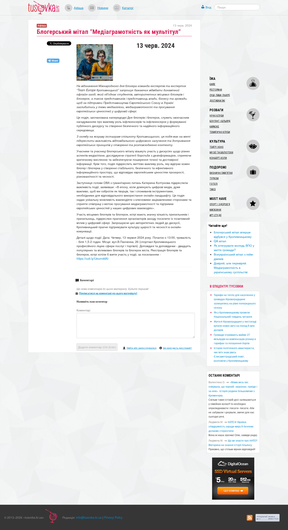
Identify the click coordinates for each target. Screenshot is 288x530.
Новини (102, 7)
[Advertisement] (238, 46)
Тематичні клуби (220, 132)
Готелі (214, 183)
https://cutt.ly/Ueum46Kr (93, 258)
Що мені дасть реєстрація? (177, 347)
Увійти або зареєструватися (141, 347)
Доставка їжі (217, 100)
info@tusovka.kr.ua (89, 517)
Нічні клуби (217, 115)
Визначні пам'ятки (221, 172)
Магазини (215, 209)
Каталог (127, 7)
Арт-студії (215, 215)
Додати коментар (97, 347)
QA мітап (220, 241)
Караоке (214, 126)
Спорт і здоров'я (220, 204)
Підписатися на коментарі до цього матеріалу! (108, 293)
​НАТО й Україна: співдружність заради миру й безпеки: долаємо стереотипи (231, 426)
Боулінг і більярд (220, 121)
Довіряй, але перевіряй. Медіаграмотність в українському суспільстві (231, 267)
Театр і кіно (216, 147)
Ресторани (216, 89)
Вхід (208, 7)
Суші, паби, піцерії (220, 95)
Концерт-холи (218, 158)
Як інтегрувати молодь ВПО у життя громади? (234, 247)
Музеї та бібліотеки (221, 152)
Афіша (78, 7)
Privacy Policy (113, 517)
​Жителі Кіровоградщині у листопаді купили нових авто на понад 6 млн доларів (235, 326)
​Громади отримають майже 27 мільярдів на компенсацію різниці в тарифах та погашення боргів (235, 339)
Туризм (214, 178)
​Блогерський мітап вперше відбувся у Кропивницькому (233, 234)
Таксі (213, 189)
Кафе (212, 84)
